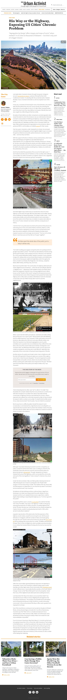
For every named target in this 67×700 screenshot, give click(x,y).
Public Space (41, 9)
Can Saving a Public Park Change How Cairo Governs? (33, 661)
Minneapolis (27, 472)
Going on (58, 9)
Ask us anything (47, 688)
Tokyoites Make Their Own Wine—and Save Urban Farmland (10, 662)
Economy (17, 9)
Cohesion (8, 9)
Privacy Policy (36, 383)
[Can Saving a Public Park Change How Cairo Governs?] (33, 649)
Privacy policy (29, 688)
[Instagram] (33, 692)
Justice (32, 9)
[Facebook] (30, 692)
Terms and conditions (38, 688)
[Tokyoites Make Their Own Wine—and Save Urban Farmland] (11, 649)
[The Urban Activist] (33, 4)
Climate (3, 9)
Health (24, 9)
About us (63, 9)
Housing (28, 9)
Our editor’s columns (21, 688)
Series (54, 9)
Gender (20, 9)
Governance (47, 9)
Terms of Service (41, 383)
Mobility (36, 9)
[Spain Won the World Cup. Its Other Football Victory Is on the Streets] (56, 649)
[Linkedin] (37, 692)
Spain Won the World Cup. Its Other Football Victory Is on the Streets (54, 663)
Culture (12, 9)
